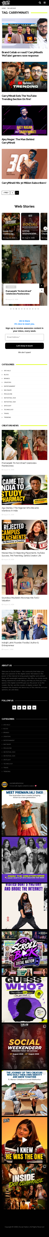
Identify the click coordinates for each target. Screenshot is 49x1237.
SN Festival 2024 (10, 398)
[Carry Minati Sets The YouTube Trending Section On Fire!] (24, 77)
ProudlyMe (8, 394)
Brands (7, 378)
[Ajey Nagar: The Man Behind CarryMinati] (24, 120)
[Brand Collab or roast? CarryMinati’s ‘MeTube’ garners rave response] (24, 33)
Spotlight (7, 406)
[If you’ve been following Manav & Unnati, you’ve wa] (24, 1093)
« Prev (5, 193)
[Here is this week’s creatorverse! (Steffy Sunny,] (24, 859)
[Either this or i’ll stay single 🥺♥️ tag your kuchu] (24, 1140)
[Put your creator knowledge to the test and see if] (24, 999)
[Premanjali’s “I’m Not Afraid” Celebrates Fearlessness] (24, 445)
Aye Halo (7, 371)
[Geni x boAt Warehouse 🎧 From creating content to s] (24, 906)
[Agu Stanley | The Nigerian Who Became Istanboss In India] (24, 490)
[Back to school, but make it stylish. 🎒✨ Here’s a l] (24, 1186)
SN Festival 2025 (10, 402)
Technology (8, 410)
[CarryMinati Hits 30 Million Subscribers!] (24, 164)
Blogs (6, 375)
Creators (11, 287)
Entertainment (9, 386)
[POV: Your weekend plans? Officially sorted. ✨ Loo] (24, 1046)
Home (3, 8)
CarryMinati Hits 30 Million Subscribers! (24, 182)
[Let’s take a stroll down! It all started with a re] (24, 953)
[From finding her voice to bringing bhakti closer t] (24, 813)
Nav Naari (8, 390)
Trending (7, 417)
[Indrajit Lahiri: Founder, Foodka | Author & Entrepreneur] (24, 625)
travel (6, 413)
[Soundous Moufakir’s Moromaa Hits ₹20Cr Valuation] (24, 580)
